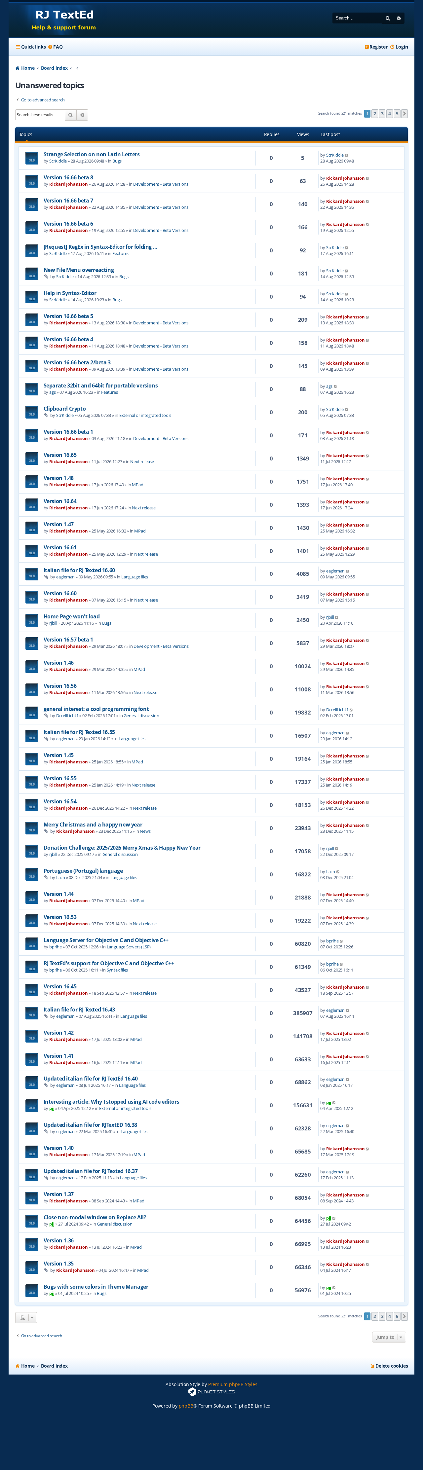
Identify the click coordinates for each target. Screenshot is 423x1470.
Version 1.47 (59, 524)
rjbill (53, 623)
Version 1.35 (59, 1263)
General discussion (141, 715)
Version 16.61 (60, 547)
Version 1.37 (59, 1194)
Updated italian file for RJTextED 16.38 (90, 1124)
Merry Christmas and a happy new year (93, 824)
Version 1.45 (59, 755)
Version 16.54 (60, 801)
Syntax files (117, 970)
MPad (137, 485)
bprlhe (55, 947)
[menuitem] (54, 47)
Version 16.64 (60, 501)
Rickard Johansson (68, 184)
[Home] (58, 20)
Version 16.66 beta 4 (68, 339)
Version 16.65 (60, 455)
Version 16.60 (60, 593)
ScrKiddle (58, 161)
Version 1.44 (59, 894)
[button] (404, 113)
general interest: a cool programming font (96, 709)
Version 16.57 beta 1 (68, 639)
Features (120, 253)
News (145, 831)
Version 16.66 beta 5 (68, 316)
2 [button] (374, 113)
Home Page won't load (72, 616)
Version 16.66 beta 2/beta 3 (77, 362)
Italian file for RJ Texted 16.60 (79, 570)
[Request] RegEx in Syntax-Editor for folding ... (101, 246)
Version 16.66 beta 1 (68, 431)
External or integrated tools (145, 415)
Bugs (117, 161)
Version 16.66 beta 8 (68, 177)
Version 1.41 (59, 1055)
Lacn (60, 877)
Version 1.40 (59, 1148)
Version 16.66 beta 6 (68, 223)
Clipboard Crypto (65, 408)
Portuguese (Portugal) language (83, 870)
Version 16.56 (60, 685)
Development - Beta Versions (160, 184)
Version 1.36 (59, 1240)
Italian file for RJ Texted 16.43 (79, 1009)
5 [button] (397, 113)
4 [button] (389, 113)
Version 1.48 (59, 478)
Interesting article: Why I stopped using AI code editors (111, 1101)
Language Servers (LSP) (129, 947)
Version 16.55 (60, 778)
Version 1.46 (59, 662)
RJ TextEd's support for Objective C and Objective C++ (109, 963)
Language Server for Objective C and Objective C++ (106, 940)
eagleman (65, 577)
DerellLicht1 (67, 715)
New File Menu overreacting (79, 270)
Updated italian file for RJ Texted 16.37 (91, 1171)
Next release (142, 461)
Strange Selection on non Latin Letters (92, 154)
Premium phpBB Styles (232, 1384)
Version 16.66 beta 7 (68, 200)
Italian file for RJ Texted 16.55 (79, 732)
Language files (134, 577)
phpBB (186, 1406)
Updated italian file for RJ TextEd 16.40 (91, 1078)
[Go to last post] (347, 155)
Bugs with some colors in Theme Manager (96, 1286)
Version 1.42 (59, 1032)
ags (52, 392)
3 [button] (382, 113)
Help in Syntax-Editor (70, 293)
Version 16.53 (60, 917)
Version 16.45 (60, 986)
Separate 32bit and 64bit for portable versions (101, 385)
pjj (51, 1108)
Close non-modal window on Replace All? (95, 1217)
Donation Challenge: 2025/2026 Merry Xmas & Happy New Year (122, 847)
